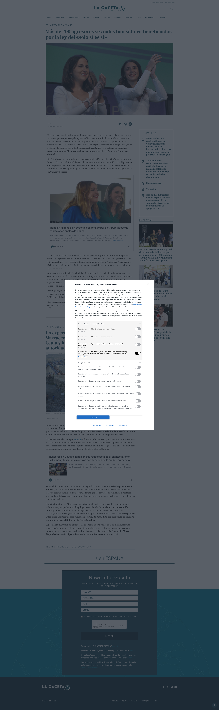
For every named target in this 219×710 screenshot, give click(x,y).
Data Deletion (97, 425)
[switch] (138, 328)
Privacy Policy (122, 425)
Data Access (109, 425)
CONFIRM (93, 417)
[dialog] (109, 355)
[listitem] (109, 324)
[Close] (149, 285)
